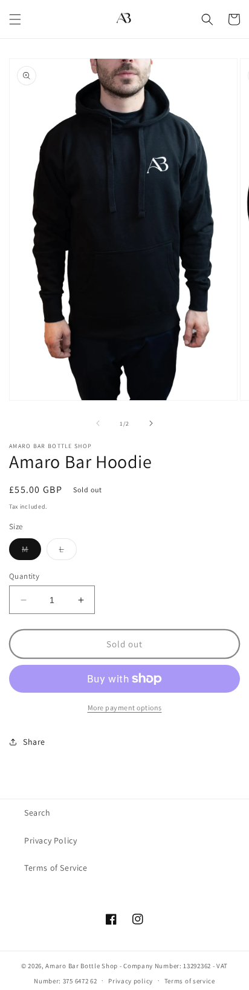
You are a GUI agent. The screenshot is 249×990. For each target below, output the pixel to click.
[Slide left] (98, 423)
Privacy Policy (50, 840)
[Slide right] (151, 423)
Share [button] (34, 741)
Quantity (24, 576)
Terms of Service (56, 867)
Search (37, 812)
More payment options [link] (125, 707)
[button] (15, 19)
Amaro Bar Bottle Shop (81, 966)
